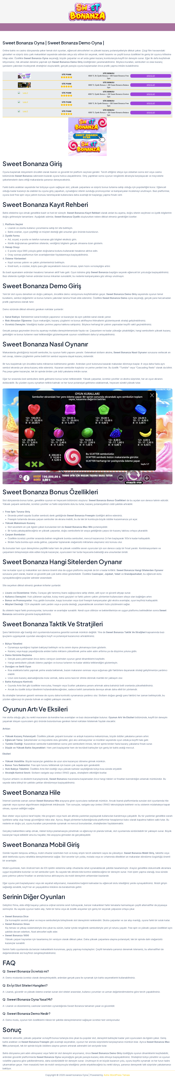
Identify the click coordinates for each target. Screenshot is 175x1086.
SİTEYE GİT (151, 76)
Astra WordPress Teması (117, 1075)
